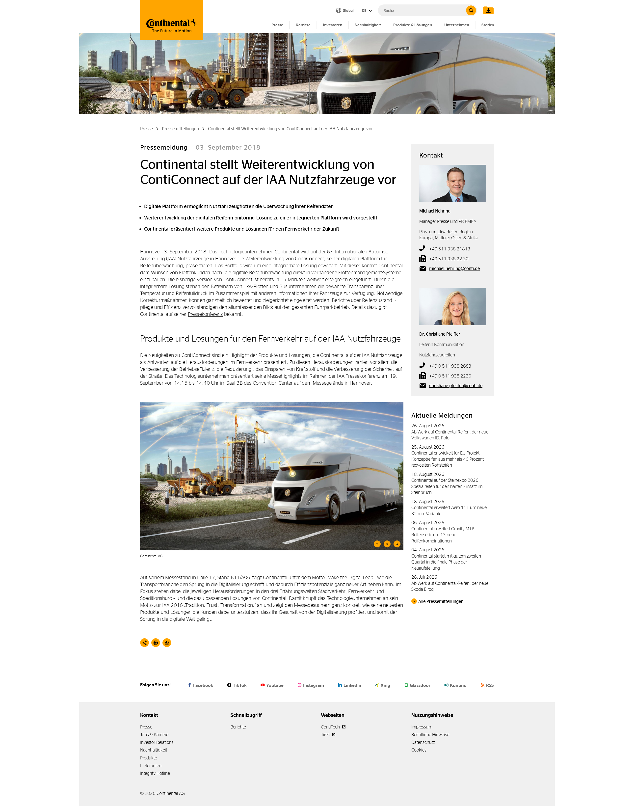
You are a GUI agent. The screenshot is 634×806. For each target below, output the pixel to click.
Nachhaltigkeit (368, 25)
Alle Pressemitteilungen (440, 601)
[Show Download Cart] (487, 10)
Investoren (332, 25)
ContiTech (331, 727)
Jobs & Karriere (154, 734)
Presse (277, 25)
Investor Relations (157, 742)
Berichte (238, 727)
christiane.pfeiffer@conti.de (455, 385)
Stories (487, 25)
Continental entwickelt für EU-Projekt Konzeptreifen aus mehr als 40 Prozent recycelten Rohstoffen (447, 459)
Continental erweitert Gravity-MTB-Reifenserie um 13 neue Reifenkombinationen (443, 534)
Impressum (421, 727)
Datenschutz (423, 742)
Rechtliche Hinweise (430, 734)
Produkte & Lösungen (412, 25)
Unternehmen (456, 25)
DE (364, 10)
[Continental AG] (171, 20)
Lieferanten (150, 765)
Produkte (148, 757)
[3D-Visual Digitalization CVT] (271, 476)
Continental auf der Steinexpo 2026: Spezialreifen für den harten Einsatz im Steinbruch (446, 486)
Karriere (303, 25)
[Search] (471, 10)
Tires (326, 734)
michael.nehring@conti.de (454, 268)
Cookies (418, 750)
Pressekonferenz (205, 314)
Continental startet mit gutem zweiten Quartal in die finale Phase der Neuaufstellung (446, 562)
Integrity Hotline (155, 773)
